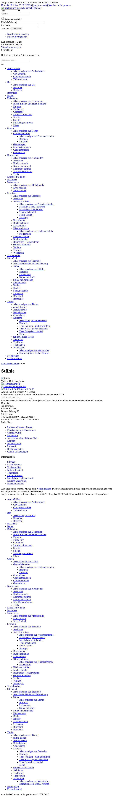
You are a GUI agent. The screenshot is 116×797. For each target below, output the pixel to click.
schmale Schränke (22, 244)
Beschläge (12, 93)
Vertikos (17, 247)
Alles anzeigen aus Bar (24, 84)
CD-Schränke (19, 74)
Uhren (16, 125)
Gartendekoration (21, 133)
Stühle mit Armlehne (23, 280)
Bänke (16, 285)
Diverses (23, 141)
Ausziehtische (20, 309)
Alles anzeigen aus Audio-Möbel (29, 71)
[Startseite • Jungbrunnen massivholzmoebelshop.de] (21, 8)
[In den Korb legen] (2, 64)
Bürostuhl (18, 296)
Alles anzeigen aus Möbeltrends (28, 185)
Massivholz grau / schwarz (32, 206)
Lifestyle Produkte (16, 177)
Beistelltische (19, 312)
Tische (10, 301)
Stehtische (18, 339)
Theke (16, 174)
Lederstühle (25, 274)
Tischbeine (18, 342)
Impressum (65, 5)
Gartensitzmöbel (21, 149)
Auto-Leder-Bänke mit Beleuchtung (30, 263)
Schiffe (16, 117)
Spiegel (16, 120)
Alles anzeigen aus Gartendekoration (36, 136)
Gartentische (19, 152)
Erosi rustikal (19, 187)
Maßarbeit (12, 179)
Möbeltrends (13, 182)
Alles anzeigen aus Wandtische (34, 350)
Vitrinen (17, 250)
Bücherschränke (21, 223)
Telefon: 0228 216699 (21, 5)
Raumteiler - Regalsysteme (26, 242)
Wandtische (18, 347)
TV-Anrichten (20, 79)
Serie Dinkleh (19, 190)
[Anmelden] (30, 398)
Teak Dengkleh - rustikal (31, 331)
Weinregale (18, 252)
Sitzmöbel (12, 258)
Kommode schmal (22, 168)
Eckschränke (19, 225)
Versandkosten (44, 488)
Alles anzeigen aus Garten (25, 130)
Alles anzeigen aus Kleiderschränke (36, 231)
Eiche (22, 334)
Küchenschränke (21, 236)
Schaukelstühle (20, 290)
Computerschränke (22, 76)
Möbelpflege (13, 355)
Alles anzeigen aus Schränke (27, 196)
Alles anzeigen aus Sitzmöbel (27, 261)
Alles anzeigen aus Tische (25, 304)
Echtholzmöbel (14, 358)
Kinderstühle (19, 282)
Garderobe (18, 112)
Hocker (16, 288)
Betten (10, 95)
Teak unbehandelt (27, 212)
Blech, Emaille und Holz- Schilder (29, 103)
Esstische (17, 318)
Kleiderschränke (21, 228)
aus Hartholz (25, 233)
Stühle (16, 266)
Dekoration (12, 98)
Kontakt (5, 5)
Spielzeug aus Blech (23, 122)
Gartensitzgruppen (22, 147)
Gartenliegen (19, 144)
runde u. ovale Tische (23, 336)
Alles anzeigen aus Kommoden (28, 158)
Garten (10, 128)
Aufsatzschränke (21, 201)
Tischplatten (19, 345)
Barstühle (17, 87)
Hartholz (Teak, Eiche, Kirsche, (34, 353)
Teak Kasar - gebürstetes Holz (33, 328)
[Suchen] (2, 17)
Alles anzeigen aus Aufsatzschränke (36, 204)
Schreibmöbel (13, 255)
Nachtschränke (20, 239)
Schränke (11, 193)
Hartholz (23, 271)
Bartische (17, 90)
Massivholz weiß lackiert (31, 209)
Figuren (17, 106)
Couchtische (19, 315)
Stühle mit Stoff (26, 277)
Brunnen (23, 139)
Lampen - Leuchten (22, 114)
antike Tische (19, 307)
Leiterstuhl (18, 293)
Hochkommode (20, 163)
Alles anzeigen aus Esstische (33, 320)
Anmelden (16, 29)
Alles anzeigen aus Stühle (31, 269)
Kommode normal (22, 166)
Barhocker (18, 299)
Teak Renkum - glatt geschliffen (34, 326)
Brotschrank (19, 220)
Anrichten (18, 160)
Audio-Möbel (13, 68)
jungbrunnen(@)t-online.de (46, 5)
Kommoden (13, 155)
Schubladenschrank (22, 171)
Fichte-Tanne (25, 215)
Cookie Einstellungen (17, 451)
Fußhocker (18, 109)
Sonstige (23, 217)
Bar (9, 82)
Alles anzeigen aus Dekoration (27, 101)
